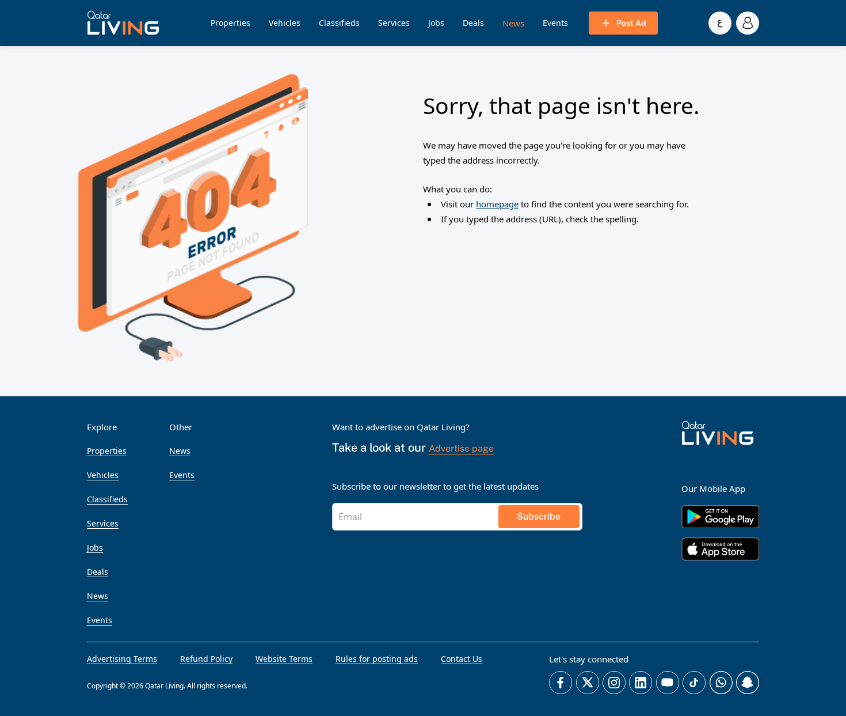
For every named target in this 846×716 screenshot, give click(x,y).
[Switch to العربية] (719, 23)
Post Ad (631, 23)
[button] (123, 23)
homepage (497, 204)
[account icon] (747, 23)
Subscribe (539, 516)
